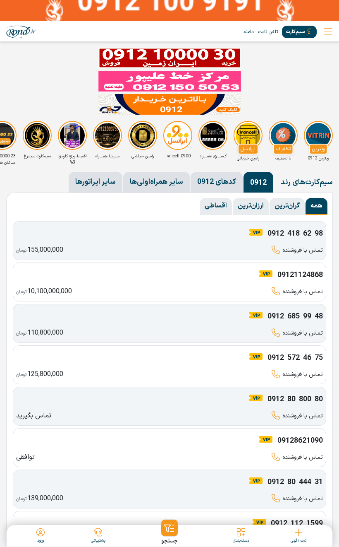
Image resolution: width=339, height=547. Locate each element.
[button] (169, 532)
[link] (21, 32)
